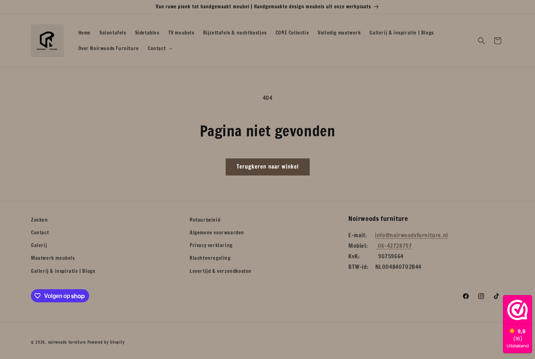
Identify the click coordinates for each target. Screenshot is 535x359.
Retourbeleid (205, 219)
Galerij (39, 245)
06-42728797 (394, 246)
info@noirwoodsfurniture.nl (411, 235)
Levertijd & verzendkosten (220, 271)
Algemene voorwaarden (217, 232)
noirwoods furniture (67, 342)
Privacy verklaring (211, 245)
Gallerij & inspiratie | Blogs (63, 271)
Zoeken (39, 219)
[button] (159, 48)
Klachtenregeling (210, 258)
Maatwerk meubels (53, 258)
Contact (40, 232)
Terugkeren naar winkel (268, 166)
